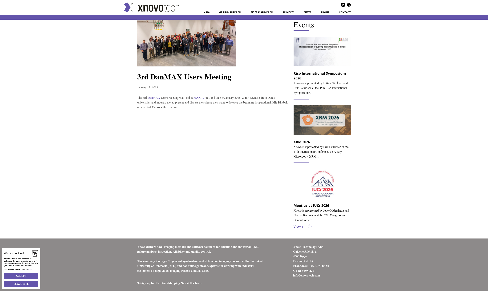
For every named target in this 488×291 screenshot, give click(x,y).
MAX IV (199, 97)
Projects (288, 12)
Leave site (21, 283)
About (325, 12)
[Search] (349, 5)
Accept (21, 275)
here (30, 270)
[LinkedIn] (343, 5)
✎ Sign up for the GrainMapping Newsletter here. (169, 283)
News (307, 12)
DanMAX (154, 97)
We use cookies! (14, 253)
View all (299, 226)
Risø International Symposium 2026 (320, 75)
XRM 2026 (302, 142)
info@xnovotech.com (306, 275)
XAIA (207, 12)
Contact (345, 12)
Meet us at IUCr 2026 (311, 205)
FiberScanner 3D (262, 12)
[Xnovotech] (151, 7)
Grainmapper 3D (230, 12)
